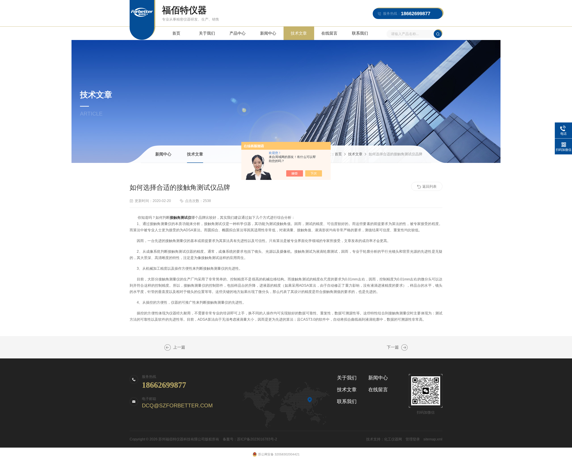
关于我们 (207, 33)
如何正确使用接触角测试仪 (167, 347)
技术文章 (299, 33)
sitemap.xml (432, 439)
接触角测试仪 (180, 217)
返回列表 (429, 186)
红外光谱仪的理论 (404, 347)
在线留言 (329, 33)
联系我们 (360, 33)
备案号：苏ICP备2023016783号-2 (250, 439)
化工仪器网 (393, 439)
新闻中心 (268, 33)
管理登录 (413, 439)
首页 (176, 33)
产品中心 (237, 33)
